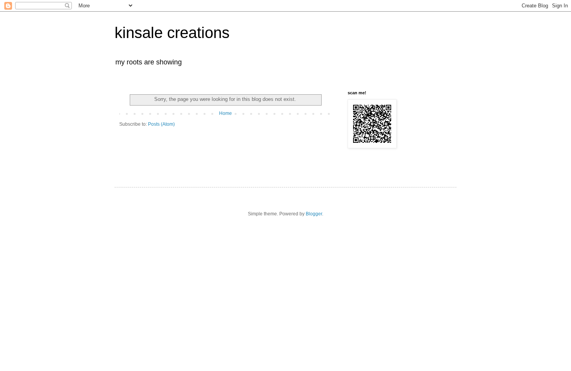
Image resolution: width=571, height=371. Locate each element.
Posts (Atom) (161, 124)
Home (225, 113)
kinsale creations (172, 32)
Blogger (314, 214)
